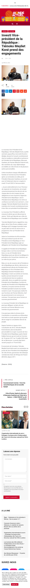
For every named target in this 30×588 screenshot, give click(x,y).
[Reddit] (21, 91)
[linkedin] (10, 91)
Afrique (5, 31)
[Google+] (18, 91)
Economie (6, 413)
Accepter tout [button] (14, 584)
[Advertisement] (15, 133)
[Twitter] (6, 91)
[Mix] (25, 91)
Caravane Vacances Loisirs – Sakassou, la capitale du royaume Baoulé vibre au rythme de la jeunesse (14, 525)
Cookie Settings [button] (6, 584)
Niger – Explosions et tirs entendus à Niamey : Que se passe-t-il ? (14, 518)
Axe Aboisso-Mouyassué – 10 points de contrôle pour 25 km (14, 554)
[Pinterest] (14, 91)
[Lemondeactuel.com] (15, 14)
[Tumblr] (3, 94)
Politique (11, 31)
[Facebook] (3, 91)
